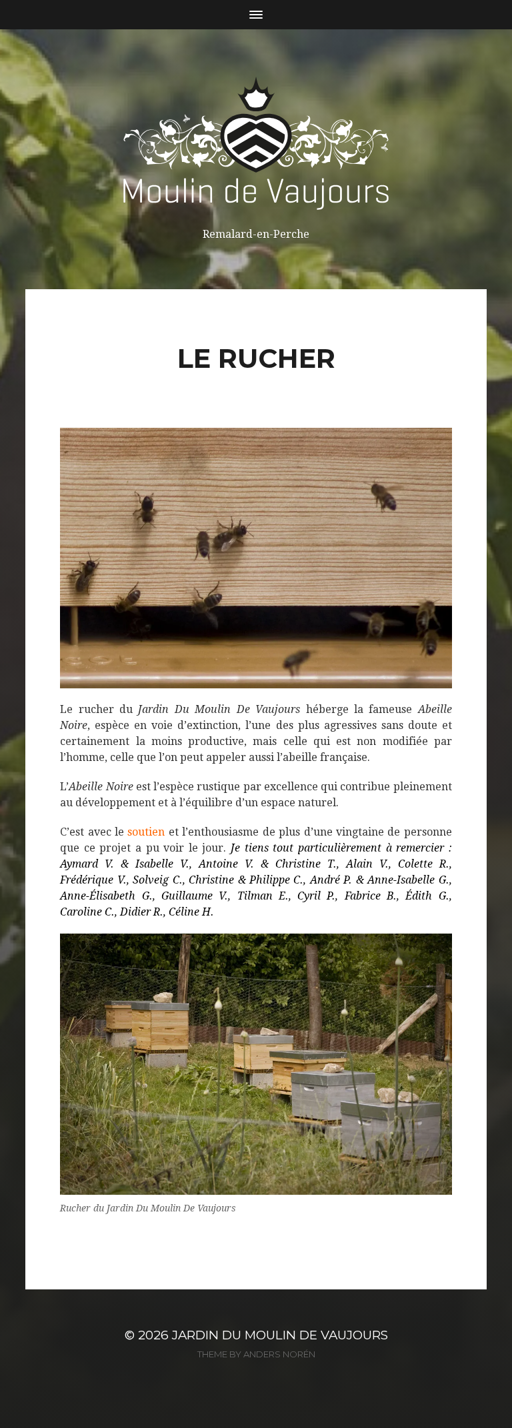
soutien (146, 832)
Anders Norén (279, 1354)
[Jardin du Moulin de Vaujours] (256, 143)
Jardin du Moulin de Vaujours (280, 1335)
